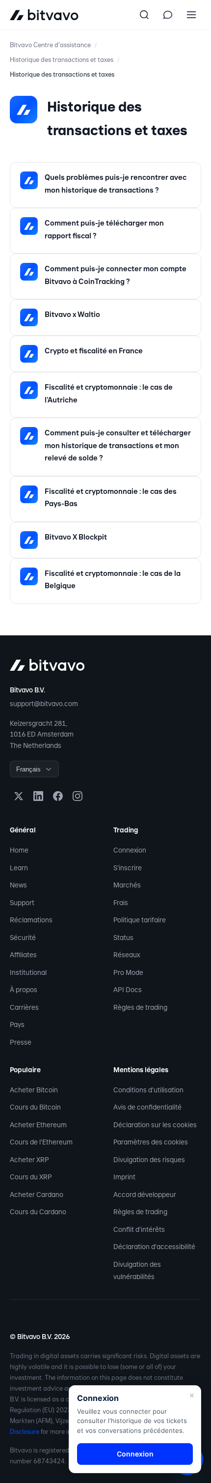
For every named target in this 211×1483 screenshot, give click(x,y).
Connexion (129, 850)
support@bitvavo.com (44, 704)
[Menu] (191, 15)
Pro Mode (128, 972)
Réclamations (31, 920)
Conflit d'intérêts (139, 1229)
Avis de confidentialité (147, 1107)
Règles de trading (140, 1007)
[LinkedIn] (38, 796)
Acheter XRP (29, 1160)
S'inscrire (127, 868)
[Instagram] (77, 796)
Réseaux (126, 955)
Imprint (124, 1177)
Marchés (127, 885)
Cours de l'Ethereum (41, 1142)
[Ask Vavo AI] (168, 15)
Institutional (28, 972)
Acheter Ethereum (38, 1125)
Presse (20, 1042)
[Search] (144, 15)
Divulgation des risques (149, 1160)
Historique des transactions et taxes (61, 59)
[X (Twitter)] (18, 796)
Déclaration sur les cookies (155, 1125)
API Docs (127, 990)
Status (123, 937)
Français (28, 769)
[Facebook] (58, 796)
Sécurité (23, 937)
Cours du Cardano (38, 1212)
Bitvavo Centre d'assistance (50, 45)
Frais (120, 903)
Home (19, 850)
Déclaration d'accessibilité (154, 1247)
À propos (23, 990)
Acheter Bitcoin (34, 1090)
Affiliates (23, 955)
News (18, 885)
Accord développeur (144, 1194)
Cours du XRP (31, 1177)
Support (22, 903)
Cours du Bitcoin (35, 1107)
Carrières (24, 1007)
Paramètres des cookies (150, 1142)
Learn (19, 868)
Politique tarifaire (139, 920)
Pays (17, 1024)
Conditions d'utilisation (148, 1090)
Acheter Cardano (36, 1194)
